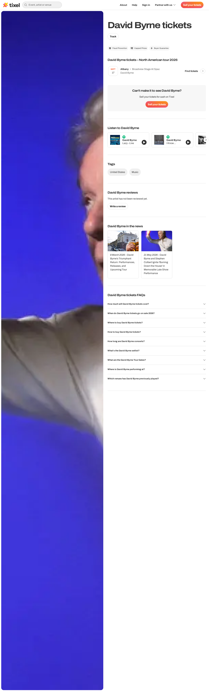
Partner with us (163, 5)
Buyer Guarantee (161, 48)
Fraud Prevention (119, 48)
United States (117, 172)
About (123, 5)
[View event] (202, 71)
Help (134, 5)
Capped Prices (140, 48)
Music (135, 172)
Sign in (146, 5)
